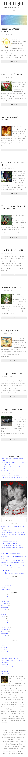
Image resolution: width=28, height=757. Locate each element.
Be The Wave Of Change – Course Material (11, 464)
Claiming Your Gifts (10, 330)
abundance (3, 553)
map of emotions (10, 562)
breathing (16, 553)
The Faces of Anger (5, 539)
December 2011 (5, 601)
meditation (16, 562)
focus (9, 560)
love (5, 562)
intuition (22, 560)
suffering (14, 570)
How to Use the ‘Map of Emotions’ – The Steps (12, 547)
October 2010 (4, 631)
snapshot (14, 567)
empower (10, 558)
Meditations (4, 669)
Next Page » (24, 448)
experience (3, 560)
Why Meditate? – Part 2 (12, 250)
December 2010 (5, 627)
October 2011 (4, 605)
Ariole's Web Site (5, 583)
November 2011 (5, 603)
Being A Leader (4, 649)
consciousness (12, 556)
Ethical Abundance (5, 656)
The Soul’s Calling (5, 536)
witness (23, 573)
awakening (12, 553)
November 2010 (5, 629)
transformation (7, 573)
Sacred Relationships (6, 671)
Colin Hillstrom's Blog (6, 585)
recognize (3, 567)
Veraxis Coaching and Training (8, 589)
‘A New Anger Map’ (5, 530)
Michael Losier (21, 562)
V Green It (3, 587)
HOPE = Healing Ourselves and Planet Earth (11, 660)
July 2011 (3, 612)
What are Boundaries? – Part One (9, 543)
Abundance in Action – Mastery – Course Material (12, 462)
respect (10, 567)
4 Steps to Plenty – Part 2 (13, 409)
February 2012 (4, 596)
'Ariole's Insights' (5, 643)
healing (11, 560)
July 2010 (3, 638)
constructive (21, 556)
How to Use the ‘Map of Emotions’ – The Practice (12, 545)
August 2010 (4, 635)
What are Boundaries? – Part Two (9, 541)
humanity (15, 560)
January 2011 (4, 625)
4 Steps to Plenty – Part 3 (13, 373)
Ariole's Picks (4, 647)
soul (16, 567)
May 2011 (3, 616)
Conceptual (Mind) (5, 651)
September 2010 (5, 633)
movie (25, 562)
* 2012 (3, 645)
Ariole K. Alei (14, 730)
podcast (4, 565)
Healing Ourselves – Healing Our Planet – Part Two (13, 532)
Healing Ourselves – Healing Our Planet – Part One (13, 534)
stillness (11, 570)
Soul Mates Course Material (7, 470)
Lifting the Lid (4, 664)
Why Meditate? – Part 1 (12, 287)
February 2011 (4, 622)
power (8, 565)
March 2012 (4, 594)
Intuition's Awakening (6, 662)
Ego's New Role (5, 653)
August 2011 (4, 609)
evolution (22, 558)
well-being (17, 573)
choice (19, 553)
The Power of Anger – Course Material (10, 473)
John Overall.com (21, 753)
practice (20, 565)
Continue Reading (14, 61)
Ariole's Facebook (5, 578)
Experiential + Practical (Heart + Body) (10, 658)
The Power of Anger (6, 673)
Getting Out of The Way (12, 74)
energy (13, 559)
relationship (7, 567)
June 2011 (3, 614)
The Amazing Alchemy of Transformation (13, 207)
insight (18, 560)
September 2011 (5, 607)
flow (6, 560)
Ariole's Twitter (4, 580)
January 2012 (4, 599)
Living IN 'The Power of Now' (8, 666)
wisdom (20, 573)
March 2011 (4, 620)
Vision (14, 573)
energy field (18, 558)
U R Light (14, 5)
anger (7, 553)
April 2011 (3, 618)
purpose (23, 565)
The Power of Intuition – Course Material (10, 475)
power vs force (14, 565)
